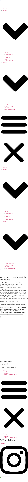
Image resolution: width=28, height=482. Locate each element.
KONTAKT (5, 371)
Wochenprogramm (9, 104)
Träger (6, 59)
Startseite (5, 8)
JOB (4, 370)
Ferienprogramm (9, 106)
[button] (14, 138)
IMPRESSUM (6, 373)
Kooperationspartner (10, 109)
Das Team (7, 53)
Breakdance (8, 108)
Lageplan (7, 57)
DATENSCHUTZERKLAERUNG (10, 374)
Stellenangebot (9, 60)
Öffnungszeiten (9, 54)
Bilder (6, 56)
